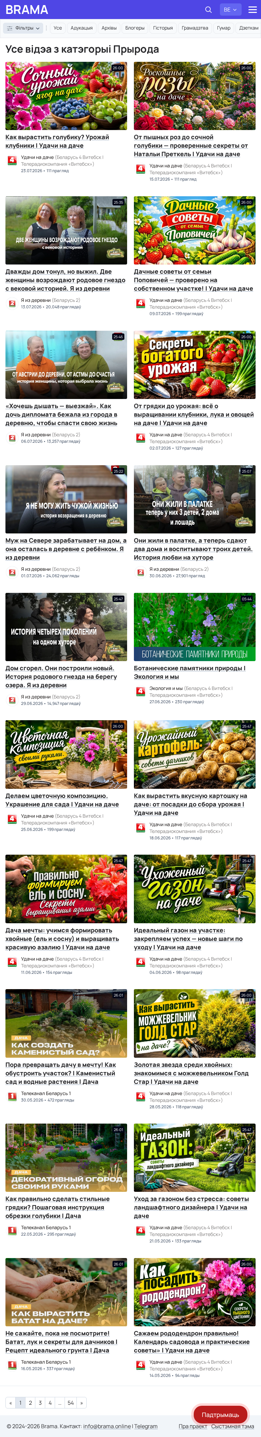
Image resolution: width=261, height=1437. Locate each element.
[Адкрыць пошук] (208, 9)
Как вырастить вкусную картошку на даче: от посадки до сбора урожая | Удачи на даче (190, 804)
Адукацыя (82, 27)
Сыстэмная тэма (232, 1426)
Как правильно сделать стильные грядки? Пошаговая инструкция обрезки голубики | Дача (57, 1207)
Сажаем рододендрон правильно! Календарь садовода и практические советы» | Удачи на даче (192, 1341)
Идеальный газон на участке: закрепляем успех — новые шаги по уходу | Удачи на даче (188, 938)
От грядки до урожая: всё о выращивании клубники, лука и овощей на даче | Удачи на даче (194, 414)
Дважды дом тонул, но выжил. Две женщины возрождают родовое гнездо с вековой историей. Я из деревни (65, 279)
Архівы (109, 27)
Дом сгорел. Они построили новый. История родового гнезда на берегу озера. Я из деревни (61, 676)
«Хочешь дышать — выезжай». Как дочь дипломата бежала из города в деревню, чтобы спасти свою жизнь (61, 414)
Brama (26, 9)
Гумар (223, 27)
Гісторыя (163, 27)
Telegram (146, 1426)
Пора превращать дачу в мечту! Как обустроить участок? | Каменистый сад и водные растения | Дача (60, 1073)
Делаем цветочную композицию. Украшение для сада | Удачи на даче (62, 800)
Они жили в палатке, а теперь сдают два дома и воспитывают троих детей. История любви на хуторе (193, 548)
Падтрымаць (220, 1415)
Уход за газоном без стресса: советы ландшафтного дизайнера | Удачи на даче (191, 1207)
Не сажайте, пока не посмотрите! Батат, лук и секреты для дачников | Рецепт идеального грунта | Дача (61, 1341)
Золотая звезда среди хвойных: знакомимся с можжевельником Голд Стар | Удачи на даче (191, 1073)
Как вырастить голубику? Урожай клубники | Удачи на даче (57, 141)
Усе (58, 27)
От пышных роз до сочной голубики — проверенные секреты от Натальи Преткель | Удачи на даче (191, 145)
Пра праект (193, 1426)
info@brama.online (107, 1426)
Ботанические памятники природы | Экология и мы (190, 672)
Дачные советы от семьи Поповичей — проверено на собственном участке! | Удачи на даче (193, 279)
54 (71, 1402)
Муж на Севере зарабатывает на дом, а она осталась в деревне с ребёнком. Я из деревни (66, 548)
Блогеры (134, 27)
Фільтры (24, 27)
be (227, 9)
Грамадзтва (195, 27)
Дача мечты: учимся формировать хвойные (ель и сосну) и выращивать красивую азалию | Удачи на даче (62, 938)
